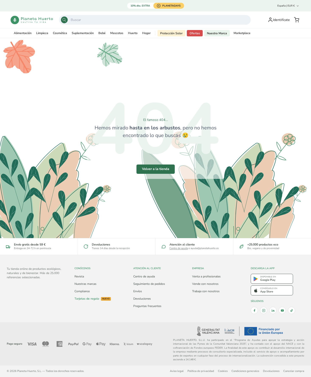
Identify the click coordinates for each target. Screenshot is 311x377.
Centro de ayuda (178, 248)
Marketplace (242, 33)
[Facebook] (254, 310)
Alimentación (23, 33)
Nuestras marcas (85, 284)
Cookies (223, 371)
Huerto (133, 33)
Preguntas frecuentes (147, 306)
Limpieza (42, 33)
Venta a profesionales (206, 276)
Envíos (137, 291)
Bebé (102, 33)
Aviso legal (177, 371)
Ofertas (195, 33)
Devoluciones (142, 299)
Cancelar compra (293, 371)
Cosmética (60, 33)
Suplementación (83, 33)
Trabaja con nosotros (206, 291)
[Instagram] (263, 310)
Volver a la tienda (155, 169)
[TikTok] (291, 310)
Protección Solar (171, 33)
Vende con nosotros (205, 284)
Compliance (82, 291)
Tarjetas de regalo (92, 299)
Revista (79, 276)
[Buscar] (64, 20)
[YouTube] (282, 310)
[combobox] (155, 20)
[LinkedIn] (273, 310)
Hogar (146, 33)
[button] (296, 20)
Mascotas (116, 33)
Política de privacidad (200, 371)
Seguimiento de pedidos (149, 284)
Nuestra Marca (217, 33)
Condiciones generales (245, 371)
